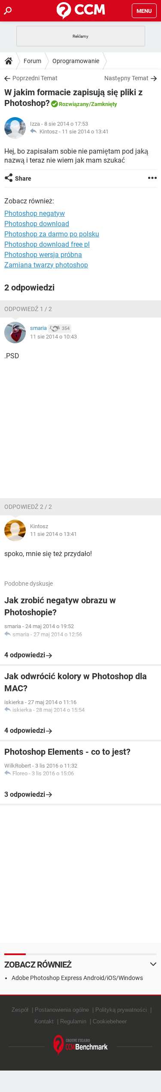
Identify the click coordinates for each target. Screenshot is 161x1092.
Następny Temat (126, 78)
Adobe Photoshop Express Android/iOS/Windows (77, 977)
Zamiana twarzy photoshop (46, 265)
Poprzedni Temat (35, 78)
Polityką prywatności (121, 1010)
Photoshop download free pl (47, 244)
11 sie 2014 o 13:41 (85, 131)
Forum (32, 60)
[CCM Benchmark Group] (81, 1045)
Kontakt (44, 1021)
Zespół (20, 1010)
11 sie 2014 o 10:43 (53, 336)
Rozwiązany (74, 104)
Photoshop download (36, 224)
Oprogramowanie (75, 60)
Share (23, 178)
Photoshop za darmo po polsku (51, 234)
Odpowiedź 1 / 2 (28, 309)
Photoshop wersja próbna (43, 255)
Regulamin (73, 1021)
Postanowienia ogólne (62, 1010)
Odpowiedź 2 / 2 (28, 506)
